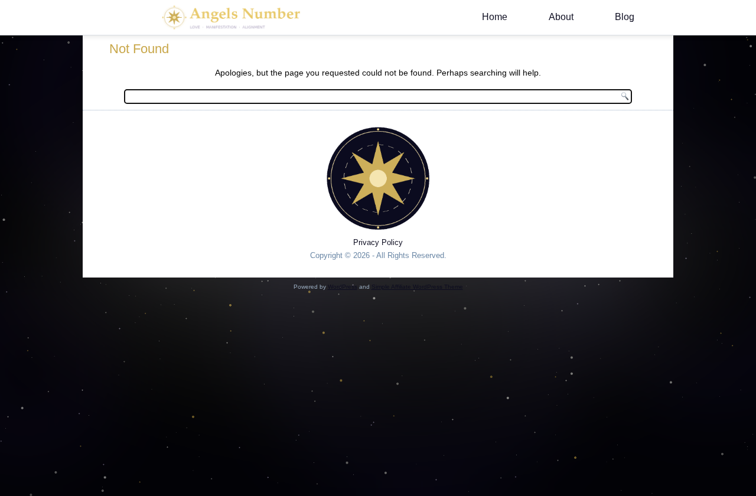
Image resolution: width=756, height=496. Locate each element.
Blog (624, 17)
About (561, 17)
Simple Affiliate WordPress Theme (417, 286)
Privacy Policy (378, 242)
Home (494, 17)
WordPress (342, 286)
